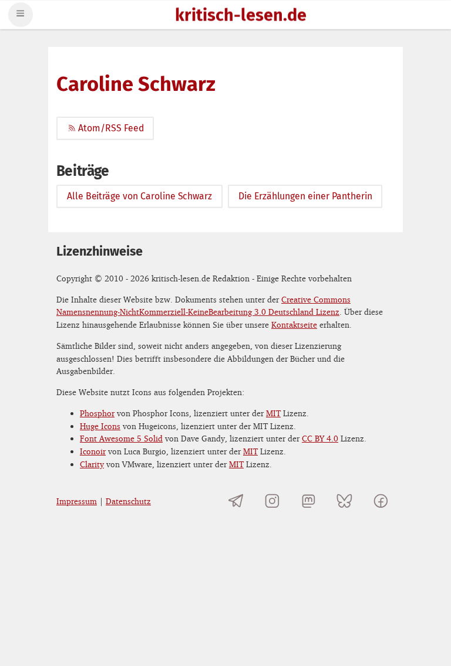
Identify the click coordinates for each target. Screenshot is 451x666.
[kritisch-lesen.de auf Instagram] (272, 501)
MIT (273, 413)
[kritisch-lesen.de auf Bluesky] (344, 501)
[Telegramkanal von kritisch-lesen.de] (236, 501)
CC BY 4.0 (320, 438)
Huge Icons (100, 426)
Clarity (92, 464)
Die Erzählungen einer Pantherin (305, 196)
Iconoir (93, 451)
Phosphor (97, 413)
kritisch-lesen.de (241, 16)
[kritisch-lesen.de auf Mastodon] (308, 501)
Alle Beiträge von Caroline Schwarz (139, 196)
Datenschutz (128, 501)
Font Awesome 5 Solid (121, 438)
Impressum (76, 501)
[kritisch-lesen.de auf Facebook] (381, 501)
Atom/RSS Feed (110, 128)
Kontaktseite (294, 324)
